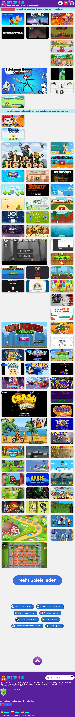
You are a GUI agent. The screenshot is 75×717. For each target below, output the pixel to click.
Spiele (13, 686)
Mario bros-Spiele (23, 606)
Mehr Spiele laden (37, 580)
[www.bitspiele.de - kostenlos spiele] (12, 678)
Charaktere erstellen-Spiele (28, 626)
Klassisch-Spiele (51, 613)
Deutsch (8, 704)
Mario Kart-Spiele (26, 613)
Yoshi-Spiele (51, 619)
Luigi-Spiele (55, 626)
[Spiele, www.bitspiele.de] (12, 3)
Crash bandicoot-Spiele (50, 606)
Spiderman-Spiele (28, 619)
